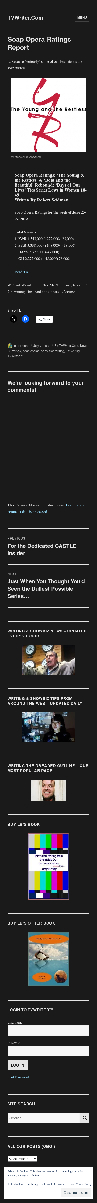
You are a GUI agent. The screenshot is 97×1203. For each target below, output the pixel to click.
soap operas (31, 351)
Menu (82, 17)
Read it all (22, 271)
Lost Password (18, 1076)
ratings (16, 351)
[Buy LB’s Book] (49, 866)
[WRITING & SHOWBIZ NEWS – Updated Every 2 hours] (49, 660)
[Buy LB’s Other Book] (49, 959)
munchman (21, 345)
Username (15, 1022)
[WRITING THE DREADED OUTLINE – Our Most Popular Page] (49, 790)
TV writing (73, 351)
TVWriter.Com (25, 17)
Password (15, 1042)
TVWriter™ (15, 355)
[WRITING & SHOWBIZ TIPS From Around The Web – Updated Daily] (49, 727)
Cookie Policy (84, 1184)
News (84, 345)
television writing (52, 351)
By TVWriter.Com (66, 345)
